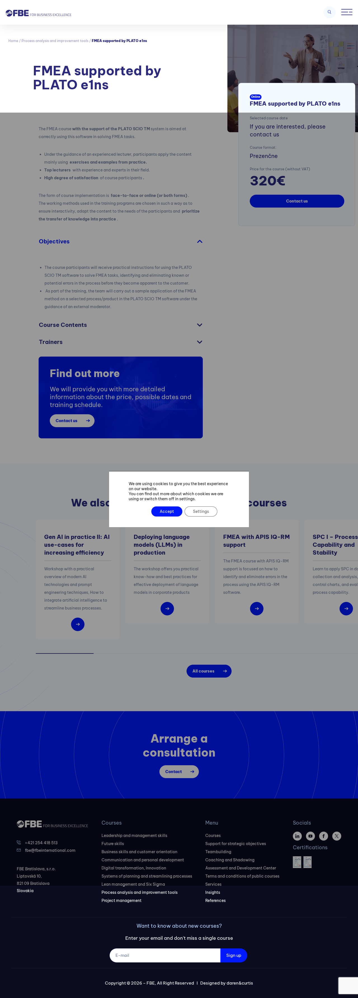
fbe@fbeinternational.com (50, 850)
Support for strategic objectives (235, 843)
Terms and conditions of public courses (242, 876)
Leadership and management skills (134, 835)
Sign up (233, 955)
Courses (213, 835)
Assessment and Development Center (240, 868)
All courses (203, 671)
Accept (167, 511)
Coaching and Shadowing (230, 859)
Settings (201, 511)
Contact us (297, 201)
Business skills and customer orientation (139, 851)
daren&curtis (240, 983)
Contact (173, 771)
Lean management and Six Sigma (133, 884)
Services (213, 884)
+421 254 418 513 (41, 842)
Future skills (113, 843)
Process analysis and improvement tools (55, 41)
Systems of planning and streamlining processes (147, 876)
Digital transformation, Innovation (134, 868)
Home (13, 41)
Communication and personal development (143, 859)
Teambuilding (218, 851)
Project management (122, 900)
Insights (212, 892)
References (215, 900)
